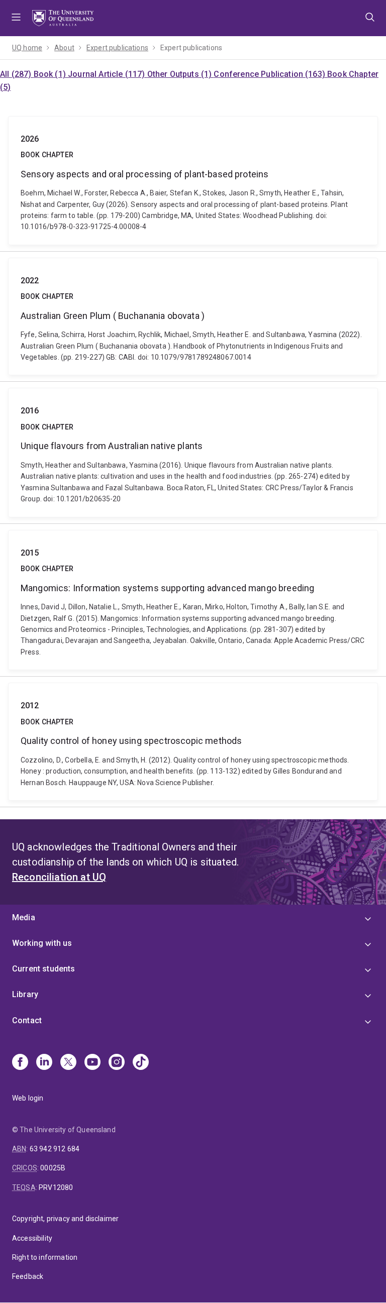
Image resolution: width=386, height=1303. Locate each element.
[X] (68, 1063)
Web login (27, 1098)
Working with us (42, 943)
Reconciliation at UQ (59, 877)
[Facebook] (20, 1063)
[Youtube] (92, 1063)
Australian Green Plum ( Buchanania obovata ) (193, 316)
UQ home (27, 48)
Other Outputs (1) (180, 74)
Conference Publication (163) (270, 74)
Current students (43, 968)
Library (25, 994)
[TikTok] (141, 1063)
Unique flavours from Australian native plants (193, 452)
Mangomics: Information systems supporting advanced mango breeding (193, 600)
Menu (16, 18)
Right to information (44, 1257)
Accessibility (32, 1238)
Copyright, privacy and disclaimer (65, 1219)
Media (23, 917)
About (64, 48)
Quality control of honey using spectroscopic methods (193, 741)
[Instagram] (117, 1063)
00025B (52, 1168)
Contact (27, 1020)
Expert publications (117, 48)
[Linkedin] (44, 1063)
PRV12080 (56, 1187)
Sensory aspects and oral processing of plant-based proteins (193, 181)
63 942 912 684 (54, 1149)
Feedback (27, 1276)
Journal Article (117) (107, 74)
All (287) (17, 74)
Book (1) (51, 74)
